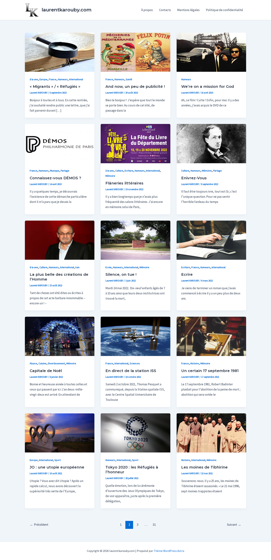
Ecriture (129, 170)
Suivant (234, 524)
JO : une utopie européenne (57, 467)
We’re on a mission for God (207, 86)
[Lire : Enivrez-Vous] (211, 143)
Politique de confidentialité (224, 10)
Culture (119, 170)
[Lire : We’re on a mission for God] (211, 52)
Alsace (33, 363)
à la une (34, 79)
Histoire (194, 363)
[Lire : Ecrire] (211, 240)
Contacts (165, 10)
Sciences (135, 363)
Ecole (108, 267)
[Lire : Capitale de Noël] (59, 336)
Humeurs (63, 79)
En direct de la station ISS (130, 371)
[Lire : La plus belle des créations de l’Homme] (59, 240)
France (52, 79)
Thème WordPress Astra (169, 551)
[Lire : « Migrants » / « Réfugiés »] (59, 52)
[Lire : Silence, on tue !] (135, 240)
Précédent (39, 524)
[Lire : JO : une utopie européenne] (59, 433)
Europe (43, 79)
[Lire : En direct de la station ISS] (135, 336)
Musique (54, 170)
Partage (65, 170)
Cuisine (42, 363)
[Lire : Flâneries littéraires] (135, 143)
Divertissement (56, 363)
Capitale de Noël (46, 371)
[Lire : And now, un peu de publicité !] (135, 52)
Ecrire (187, 274)
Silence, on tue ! (120, 274)
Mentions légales (188, 10)
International (76, 79)
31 (154, 524)
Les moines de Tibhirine (204, 467)
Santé (129, 79)
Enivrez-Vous (194, 178)
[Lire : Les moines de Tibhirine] (211, 433)
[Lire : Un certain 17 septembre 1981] (211, 336)
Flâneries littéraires (124, 183)
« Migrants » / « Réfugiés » (55, 86)
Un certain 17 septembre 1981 (210, 371)
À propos (147, 10)
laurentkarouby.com (66, 10)
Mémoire (110, 175)
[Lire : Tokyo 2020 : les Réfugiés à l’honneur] (135, 433)
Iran (77, 267)
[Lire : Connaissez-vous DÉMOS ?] (59, 143)
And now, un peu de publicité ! (135, 86)
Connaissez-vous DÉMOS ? (55, 178)
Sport (57, 460)
